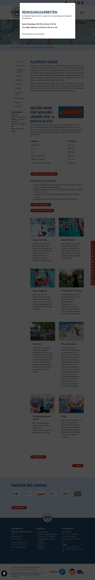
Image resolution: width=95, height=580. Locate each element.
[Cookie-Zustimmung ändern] (4, 573)
